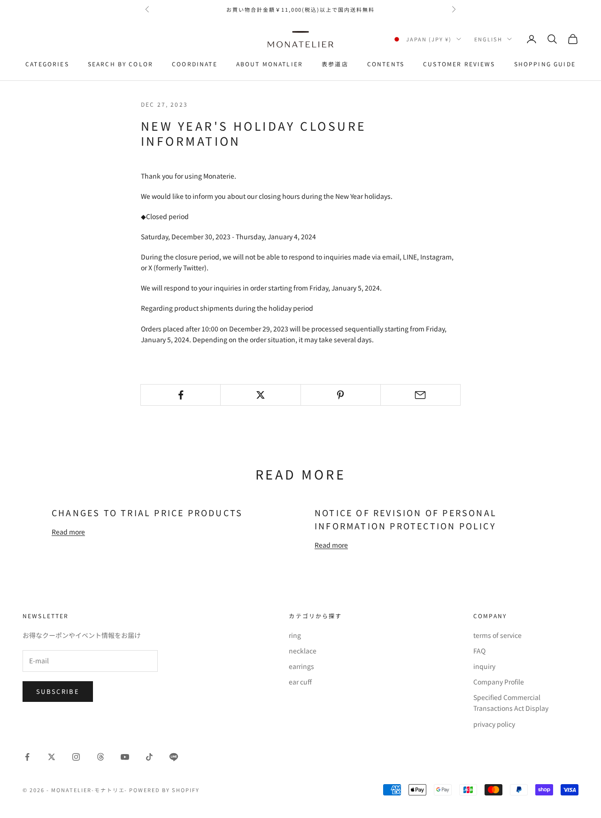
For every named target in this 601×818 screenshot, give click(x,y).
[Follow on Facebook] (27, 757)
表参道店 (335, 64)
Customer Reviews (459, 64)
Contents (385, 64)
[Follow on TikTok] (149, 757)
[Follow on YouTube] (125, 757)
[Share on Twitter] (260, 395)
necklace (302, 650)
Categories (47, 64)
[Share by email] (420, 395)
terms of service (497, 635)
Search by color (120, 64)
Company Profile (498, 681)
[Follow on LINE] (173, 757)
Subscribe (57, 691)
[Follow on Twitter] (51, 757)
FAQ (479, 650)
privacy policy (494, 724)
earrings (301, 666)
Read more (68, 531)
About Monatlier (269, 64)
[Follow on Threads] (100, 757)
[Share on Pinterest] (340, 395)
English (488, 39)
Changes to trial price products (147, 512)
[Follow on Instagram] (76, 757)
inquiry (484, 666)
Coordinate (194, 64)
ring (295, 635)
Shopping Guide (545, 64)
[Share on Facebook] (180, 395)
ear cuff (300, 681)
